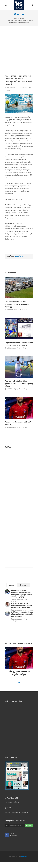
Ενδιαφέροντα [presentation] (23, 585)
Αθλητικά (19, 14)
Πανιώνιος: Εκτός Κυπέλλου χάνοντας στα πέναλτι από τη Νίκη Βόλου (19, 383)
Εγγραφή (29, 825)
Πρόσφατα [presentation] (11, 585)
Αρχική (15, 18)
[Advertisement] (19, 46)
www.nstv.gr (25, 856)
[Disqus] (19, 479)
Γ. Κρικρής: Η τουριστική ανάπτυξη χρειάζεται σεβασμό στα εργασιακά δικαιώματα (21, 605)
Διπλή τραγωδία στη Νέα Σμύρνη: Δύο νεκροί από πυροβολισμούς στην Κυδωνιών (22, 614)
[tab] (11, 585)
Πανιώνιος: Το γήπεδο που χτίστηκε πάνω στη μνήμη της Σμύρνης (17, 304)
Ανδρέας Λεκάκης (23, 87)
